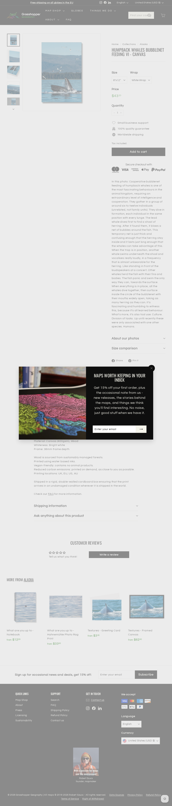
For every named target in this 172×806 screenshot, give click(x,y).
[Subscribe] (141, 429)
